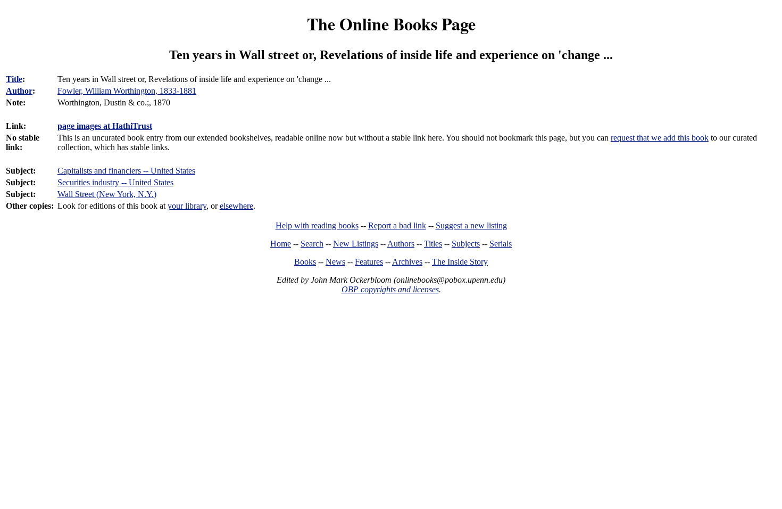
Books (305, 261)
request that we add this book (660, 137)
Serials (500, 243)
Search (312, 243)
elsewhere (236, 205)
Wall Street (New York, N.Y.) (106, 194)
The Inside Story (460, 261)
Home (280, 243)
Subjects (466, 243)
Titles (433, 243)
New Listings (355, 243)
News (335, 261)
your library (187, 205)
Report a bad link (397, 225)
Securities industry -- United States (115, 182)
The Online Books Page (391, 23)
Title (14, 79)
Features (369, 261)
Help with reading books (317, 225)
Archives (407, 261)
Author (19, 90)
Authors (400, 243)
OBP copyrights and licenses (390, 289)
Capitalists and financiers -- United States (126, 170)
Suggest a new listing (471, 225)
